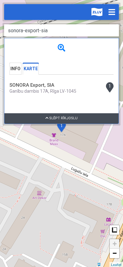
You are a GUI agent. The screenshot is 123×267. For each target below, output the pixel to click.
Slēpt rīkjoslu (63, 118)
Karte (31, 68)
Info (15, 68)
